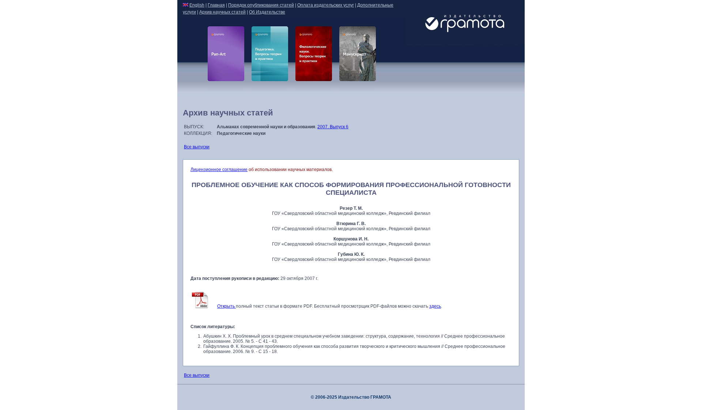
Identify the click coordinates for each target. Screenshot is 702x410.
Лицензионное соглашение (219, 169)
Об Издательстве (267, 12)
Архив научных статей (222, 12)
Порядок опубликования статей (261, 5)
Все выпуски (197, 146)
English (196, 5)
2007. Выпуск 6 (332, 126)
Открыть (226, 306)
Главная (216, 5)
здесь (435, 306)
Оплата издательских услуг (325, 5)
